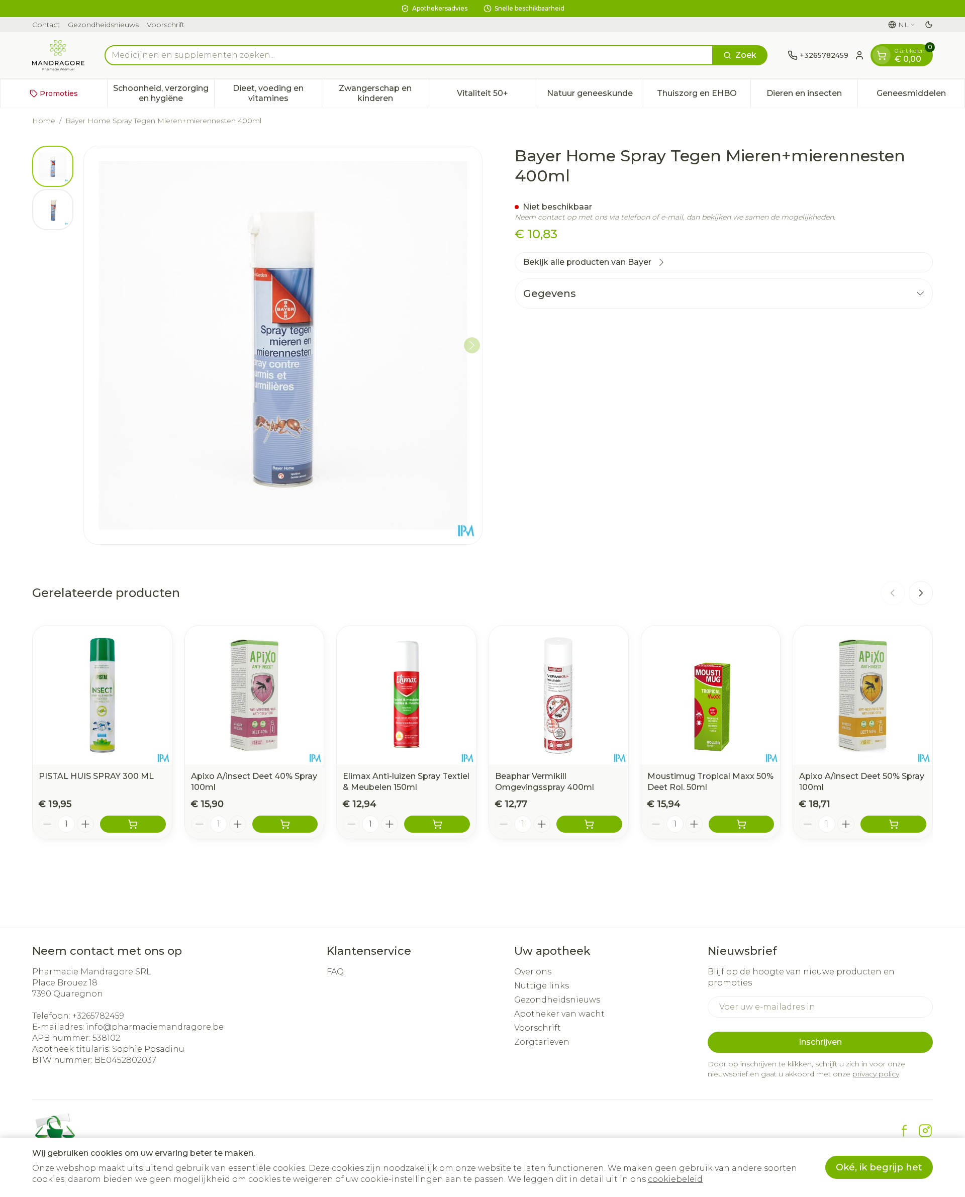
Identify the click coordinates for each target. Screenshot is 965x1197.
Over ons (532, 971)
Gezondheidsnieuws (103, 24)
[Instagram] (925, 1130)
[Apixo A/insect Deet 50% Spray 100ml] (862, 695)
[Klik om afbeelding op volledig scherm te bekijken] (283, 345)
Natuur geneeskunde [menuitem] (595, 95)
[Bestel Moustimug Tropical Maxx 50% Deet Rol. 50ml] (742, 824)
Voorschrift (165, 24)
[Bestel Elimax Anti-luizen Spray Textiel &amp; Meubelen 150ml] (437, 824)
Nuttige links (541, 985)
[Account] (859, 55)
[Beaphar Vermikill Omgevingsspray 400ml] (558, 695)
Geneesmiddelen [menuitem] (920, 95)
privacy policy (875, 1073)
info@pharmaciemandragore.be (155, 1027)
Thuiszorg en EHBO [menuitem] (703, 95)
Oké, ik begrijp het (879, 1167)
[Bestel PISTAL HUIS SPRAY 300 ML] (133, 824)
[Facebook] (904, 1130)
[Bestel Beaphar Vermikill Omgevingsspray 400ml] (589, 824)
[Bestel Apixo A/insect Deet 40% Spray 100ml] (285, 824)
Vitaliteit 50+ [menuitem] (496, 95)
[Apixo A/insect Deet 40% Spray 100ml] (254, 695)
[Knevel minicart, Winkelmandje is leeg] (882, 55)
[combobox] (409, 55)
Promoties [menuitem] (59, 93)
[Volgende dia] (921, 593)
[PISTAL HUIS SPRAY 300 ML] (102, 695)
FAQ (335, 971)
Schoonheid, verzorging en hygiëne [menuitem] (163, 93)
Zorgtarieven (541, 1042)
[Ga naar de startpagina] (58, 55)
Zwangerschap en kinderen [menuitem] (384, 93)
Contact (46, 24)
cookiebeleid (675, 1179)
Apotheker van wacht (559, 1014)
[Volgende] (472, 345)
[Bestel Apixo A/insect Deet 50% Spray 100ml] (893, 824)
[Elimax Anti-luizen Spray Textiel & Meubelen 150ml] (406, 695)
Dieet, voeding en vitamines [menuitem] (277, 93)
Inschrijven (820, 1042)
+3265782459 (98, 1016)
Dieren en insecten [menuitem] (811, 95)
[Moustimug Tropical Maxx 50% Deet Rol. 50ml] (711, 695)
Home (43, 120)
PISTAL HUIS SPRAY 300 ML (96, 776)
